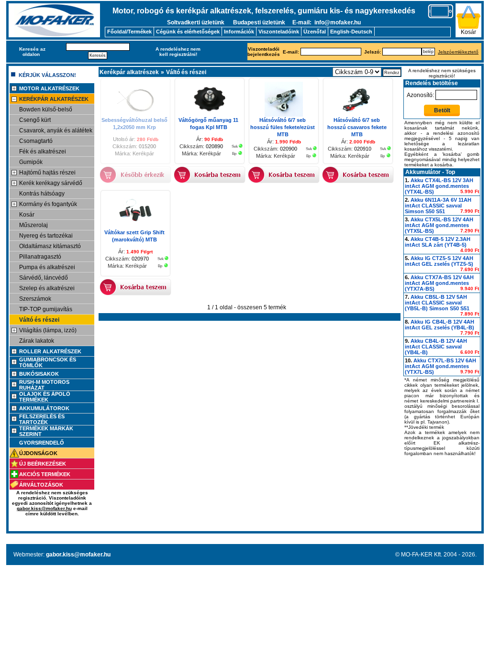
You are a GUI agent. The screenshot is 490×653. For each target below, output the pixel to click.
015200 (147, 146)
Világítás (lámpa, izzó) (48, 330)
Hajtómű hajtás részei (47, 172)
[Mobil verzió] (441, 16)
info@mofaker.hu (337, 22)
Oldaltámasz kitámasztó (50, 246)
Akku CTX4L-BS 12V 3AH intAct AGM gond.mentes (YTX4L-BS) (439, 186)
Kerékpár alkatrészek (54, 99)
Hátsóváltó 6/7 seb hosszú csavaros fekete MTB (357, 127)
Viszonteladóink (278, 31)
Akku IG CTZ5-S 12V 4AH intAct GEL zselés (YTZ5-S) (439, 261)
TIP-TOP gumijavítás (45, 309)
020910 (362, 149)
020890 (214, 146)
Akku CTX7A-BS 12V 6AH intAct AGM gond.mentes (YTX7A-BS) (439, 283)
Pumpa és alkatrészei (47, 267)
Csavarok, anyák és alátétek (55, 130)
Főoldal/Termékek (129, 31)
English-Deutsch (351, 31)
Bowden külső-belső (45, 109)
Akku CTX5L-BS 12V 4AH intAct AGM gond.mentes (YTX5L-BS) (439, 225)
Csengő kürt (35, 120)
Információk (239, 31)
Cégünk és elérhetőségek (188, 31)
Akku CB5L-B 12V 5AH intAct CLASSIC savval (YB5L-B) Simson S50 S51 (437, 302)
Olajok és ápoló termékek (44, 397)
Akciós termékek (44, 474)
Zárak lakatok (36, 340)
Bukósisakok (39, 374)
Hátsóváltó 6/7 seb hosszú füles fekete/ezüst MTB (282, 127)
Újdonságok (38, 453)
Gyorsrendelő (41, 443)
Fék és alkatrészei (42, 151)
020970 (140, 258)
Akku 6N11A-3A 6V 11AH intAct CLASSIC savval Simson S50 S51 (438, 205)
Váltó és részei (39, 319)
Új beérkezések (42, 464)
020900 (288, 149)
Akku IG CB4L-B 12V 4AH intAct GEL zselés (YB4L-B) (439, 324)
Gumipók (31, 162)
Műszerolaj (33, 225)
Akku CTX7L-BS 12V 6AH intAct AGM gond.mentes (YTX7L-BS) (440, 366)
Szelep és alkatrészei (47, 288)
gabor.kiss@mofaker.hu (44, 508)
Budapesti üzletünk (259, 22)
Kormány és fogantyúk (48, 204)
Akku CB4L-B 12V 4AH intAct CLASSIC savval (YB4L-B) (436, 346)
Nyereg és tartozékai (46, 235)
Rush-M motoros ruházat (44, 385)
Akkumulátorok (44, 408)
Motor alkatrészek (49, 88)
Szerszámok (35, 298)
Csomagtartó (36, 141)
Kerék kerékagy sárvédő (50, 183)
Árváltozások (41, 485)
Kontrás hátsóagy (42, 193)
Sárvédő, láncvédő (43, 277)
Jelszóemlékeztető (458, 51)
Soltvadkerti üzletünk (195, 22)
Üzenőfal (314, 31)
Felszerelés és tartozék (42, 419)
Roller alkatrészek (50, 351)
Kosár (468, 32)
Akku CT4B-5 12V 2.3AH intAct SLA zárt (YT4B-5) (437, 242)
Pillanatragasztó (40, 256)
